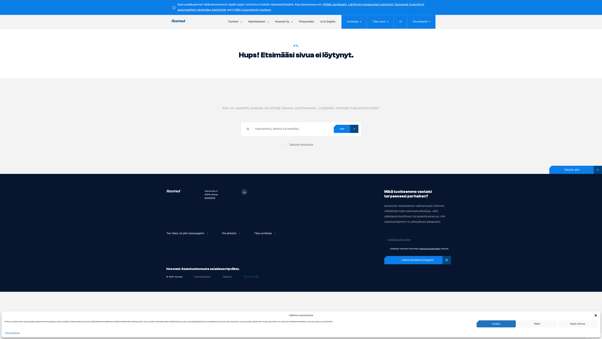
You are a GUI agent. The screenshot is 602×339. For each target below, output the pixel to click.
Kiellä (537, 324)
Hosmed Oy (282, 21)
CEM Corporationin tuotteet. (252, 10)
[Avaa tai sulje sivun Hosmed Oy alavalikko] (291, 21)
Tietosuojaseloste (12, 333)
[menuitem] (234, 22)
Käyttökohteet (256, 21)
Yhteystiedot (306, 21)
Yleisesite (227, 277)
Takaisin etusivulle (301, 144)
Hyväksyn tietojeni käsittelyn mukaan (419, 249)
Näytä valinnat (577, 324)
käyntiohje (210, 198)
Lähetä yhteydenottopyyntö (417, 260)
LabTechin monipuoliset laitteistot (370, 4)
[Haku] (400, 22)
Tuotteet (233, 21)
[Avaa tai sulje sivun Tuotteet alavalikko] (241, 21)
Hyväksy (496, 324)
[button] (595, 315)
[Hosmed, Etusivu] (178, 22)
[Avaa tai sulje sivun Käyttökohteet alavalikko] (268, 21)
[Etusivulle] (173, 191)
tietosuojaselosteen (430, 249)
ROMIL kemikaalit (335, 4)
